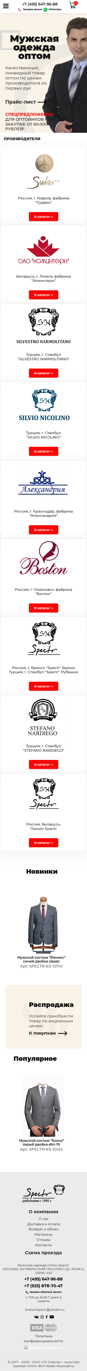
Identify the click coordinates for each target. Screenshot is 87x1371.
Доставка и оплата (43, 1224)
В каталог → (43, 217)
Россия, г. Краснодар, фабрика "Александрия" (43, 513)
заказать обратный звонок (46, 1291)
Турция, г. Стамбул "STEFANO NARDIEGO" (43, 748)
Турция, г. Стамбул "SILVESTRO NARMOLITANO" (43, 356)
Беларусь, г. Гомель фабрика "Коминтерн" (43, 278)
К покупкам (43, 1033)
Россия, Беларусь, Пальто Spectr (43, 826)
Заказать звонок (32, 9)
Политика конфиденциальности (43, 1338)
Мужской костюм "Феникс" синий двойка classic (41, 959)
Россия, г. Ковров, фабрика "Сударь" (43, 200)
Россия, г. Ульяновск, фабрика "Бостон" (43, 591)
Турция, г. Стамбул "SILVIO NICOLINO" (43, 435)
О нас (44, 1219)
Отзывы (44, 1240)
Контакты (43, 1245)
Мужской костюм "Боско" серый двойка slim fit (41, 1142)
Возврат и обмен (44, 1229)
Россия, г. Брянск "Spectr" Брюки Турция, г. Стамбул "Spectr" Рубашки (43, 670)
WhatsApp (54, 9)
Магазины (44, 1235)
